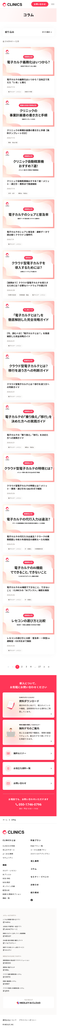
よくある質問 (7, 849)
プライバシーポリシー (27, 1016)
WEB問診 (5, 878)
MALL (7, 965)
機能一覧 (5, 894)
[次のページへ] (43, 662)
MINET (7, 979)
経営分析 (5, 886)
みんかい (8, 946)
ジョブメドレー (10, 939)
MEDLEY (8, 932)
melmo (7, 918)
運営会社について (9, 1016)
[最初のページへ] (7, 662)
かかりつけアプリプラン (39, 849)
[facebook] (31, 896)
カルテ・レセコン (9, 866)
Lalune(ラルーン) (11, 925)
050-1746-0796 (29, 800)
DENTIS (7, 972)
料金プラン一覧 (36, 841)
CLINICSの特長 (8, 841)
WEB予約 (5, 874)
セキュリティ (7, 853)
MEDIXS (7, 959)
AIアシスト (6, 870)
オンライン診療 (8, 882)
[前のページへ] (12, 662)
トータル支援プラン (37, 845)
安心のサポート (8, 845)
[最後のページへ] (48, 662)
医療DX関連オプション (11, 890)
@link (7, 986)
